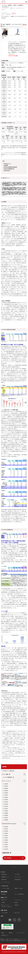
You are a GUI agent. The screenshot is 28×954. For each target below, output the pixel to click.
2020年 (6, 788)
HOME (2, 932)
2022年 (6, 784)
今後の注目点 (7, 170)
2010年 (6, 811)
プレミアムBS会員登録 (19, 894)
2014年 (6, 802)
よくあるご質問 (4, 912)
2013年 (6, 804)
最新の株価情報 (7, 858)
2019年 (6, 790)
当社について (3, 899)
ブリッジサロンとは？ (5, 882)
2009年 (6, 813)
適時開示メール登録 (18, 888)
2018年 (6, 793)
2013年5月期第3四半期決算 (10, 167)
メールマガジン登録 (5, 888)
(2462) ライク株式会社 (8, 770)
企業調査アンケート (5, 876)
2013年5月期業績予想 (9, 168)
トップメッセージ (18, 899)
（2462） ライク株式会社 (18, 5)
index (8, 2)
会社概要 (6, 165)
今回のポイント (7, 163)
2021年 (6, 786)
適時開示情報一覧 (7, 852)
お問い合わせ (17, 912)
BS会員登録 (3, 894)
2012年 (6, 806)
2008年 (6, 815)
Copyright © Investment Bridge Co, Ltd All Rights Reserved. (14, 951)
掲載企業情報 (3, 874)
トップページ (4, 5)
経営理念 (16, 902)
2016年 (6, 797)
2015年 (6, 799)
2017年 (6, 795)
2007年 (6, 817)
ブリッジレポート (5, 6)
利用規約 (10, 932)
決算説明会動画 (18, 879)
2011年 (6, 808)
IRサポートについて (6, 906)
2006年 (6, 820)
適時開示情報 (3, 879)
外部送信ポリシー (4, 935)
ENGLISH (16, 905)
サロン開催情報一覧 (9, 777)
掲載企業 (10, 5)
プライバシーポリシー (21, 932)
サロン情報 (17, 874)
